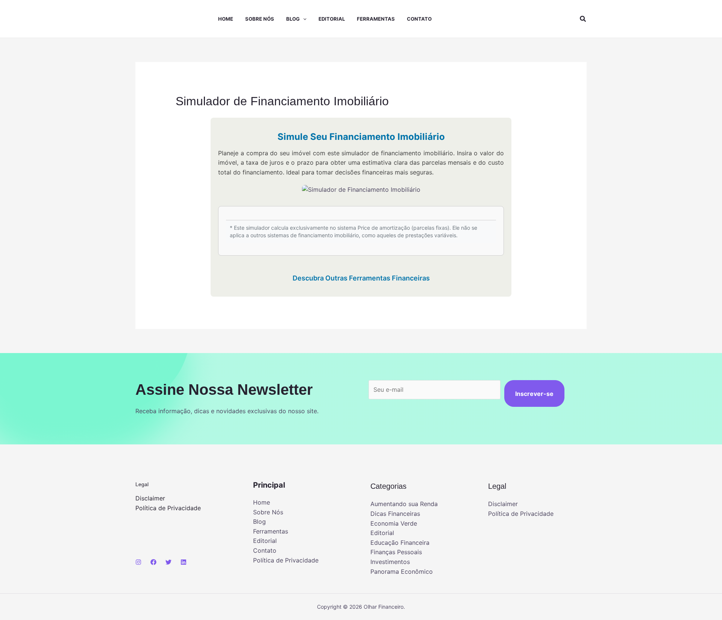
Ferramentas (376, 19)
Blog (293, 19)
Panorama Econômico (401, 571)
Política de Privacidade (168, 508)
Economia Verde (393, 523)
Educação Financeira (399, 542)
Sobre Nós (259, 19)
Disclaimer (150, 498)
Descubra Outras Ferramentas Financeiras (361, 278)
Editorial (332, 19)
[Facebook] (153, 562)
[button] (303, 19)
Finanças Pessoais (396, 552)
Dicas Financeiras (395, 513)
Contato (419, 19)
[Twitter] (168, 562)
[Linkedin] (183, 562)
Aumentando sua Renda (404, 504)
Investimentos (390, 561)
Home (225, 19)
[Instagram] (138, 562)
